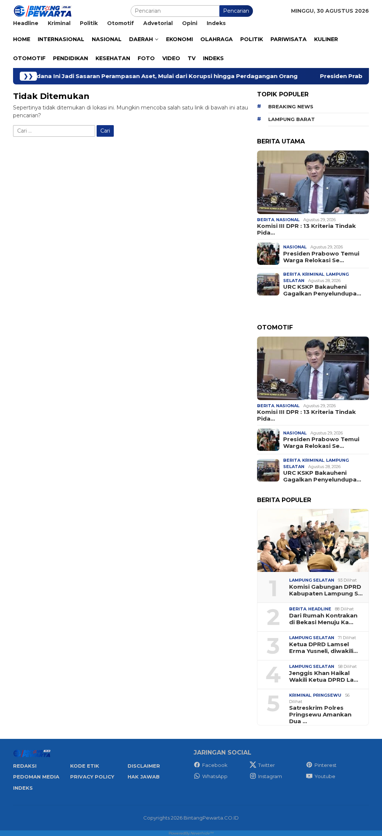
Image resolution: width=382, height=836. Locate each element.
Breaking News (290, 106)
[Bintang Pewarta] (42, 10)
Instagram (270, 776)
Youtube (324, 776)
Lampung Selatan (311, 580)
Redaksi (25, 766)
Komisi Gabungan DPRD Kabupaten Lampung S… (326, 590)
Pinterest (325, 765)
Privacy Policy (92, 777)
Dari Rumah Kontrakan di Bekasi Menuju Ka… (323, 619)
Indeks (23, 788)
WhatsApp (215, 776)
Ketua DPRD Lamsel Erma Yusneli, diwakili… (323, 647)
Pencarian (236, 10)
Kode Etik (84, 766)
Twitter (266, 765)
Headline (319, 608)
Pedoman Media (36, 777)
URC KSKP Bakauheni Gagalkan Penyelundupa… (322, 290)
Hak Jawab (144, 777)
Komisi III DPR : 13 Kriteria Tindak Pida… (306, 229)
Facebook (215, 765)
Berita (265, 219)
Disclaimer (144, 766)
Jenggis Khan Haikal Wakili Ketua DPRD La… (323, 676)
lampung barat (291, 119)
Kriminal (313, 274)
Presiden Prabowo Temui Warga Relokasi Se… (321, 257)
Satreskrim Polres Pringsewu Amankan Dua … (320, 715)
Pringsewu (327, 695)
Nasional (288, 219)
